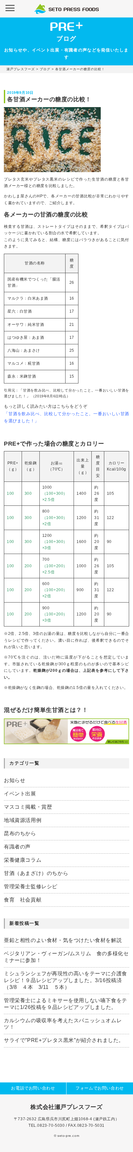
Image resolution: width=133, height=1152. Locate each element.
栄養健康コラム (22, 860)
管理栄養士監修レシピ (30, 886)
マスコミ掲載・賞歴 (28, 807)
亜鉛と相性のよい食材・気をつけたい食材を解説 (63, 940)
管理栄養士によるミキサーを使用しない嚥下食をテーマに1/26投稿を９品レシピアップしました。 (65, 1004)
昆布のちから (20, 833)
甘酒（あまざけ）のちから (36, 873)
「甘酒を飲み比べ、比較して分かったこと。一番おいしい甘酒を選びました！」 (66, 417)
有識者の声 (17, 846)
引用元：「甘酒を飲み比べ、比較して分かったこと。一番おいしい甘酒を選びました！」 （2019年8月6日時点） (66, 393)
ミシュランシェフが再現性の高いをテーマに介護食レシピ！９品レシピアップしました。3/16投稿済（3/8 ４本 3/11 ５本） (65, 980)
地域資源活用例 (22, 820)
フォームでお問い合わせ (100, 1088)
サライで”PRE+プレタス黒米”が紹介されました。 (64, 1040)
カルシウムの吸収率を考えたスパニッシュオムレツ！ (63, 1024)
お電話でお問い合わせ (33, 1088)
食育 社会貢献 (22, 900)
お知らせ (14, 780)
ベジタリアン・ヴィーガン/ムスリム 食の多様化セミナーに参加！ (66, 957)
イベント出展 (20, 793)
